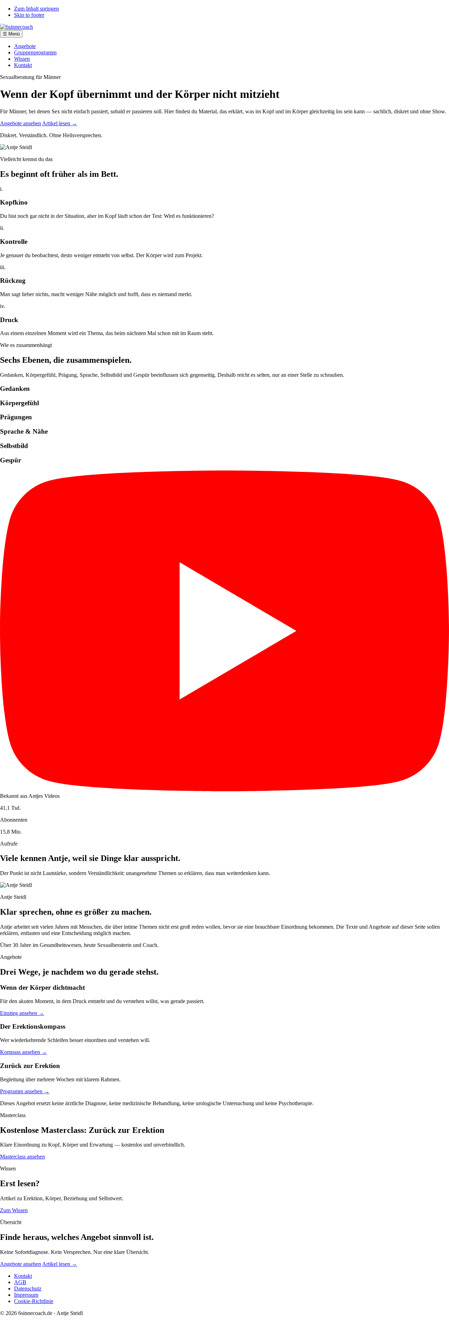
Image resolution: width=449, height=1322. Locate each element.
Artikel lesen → (59, 123)
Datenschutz (27, 1288)
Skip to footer (29, 15)
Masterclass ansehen (22, 1157)
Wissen (22, 59)
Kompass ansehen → (23, 1052)
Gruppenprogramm (35, 52)
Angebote (25, 46)
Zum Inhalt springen (36, 9)
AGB (20, 1282)
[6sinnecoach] (16, 27)
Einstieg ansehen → (22, 1013)
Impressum (26, 1295)
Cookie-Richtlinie (33, 1301)
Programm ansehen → (24, 1091)
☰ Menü (11, 33)
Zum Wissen (14, 1210)
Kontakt (23, 65)
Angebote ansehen (20, 123)
